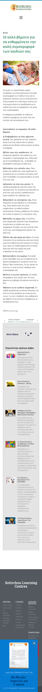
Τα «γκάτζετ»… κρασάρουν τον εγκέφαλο (24, 480)
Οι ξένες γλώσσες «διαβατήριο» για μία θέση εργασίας (26, 444)
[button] (34, 643)
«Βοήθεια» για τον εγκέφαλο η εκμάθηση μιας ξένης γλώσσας (26, 412)
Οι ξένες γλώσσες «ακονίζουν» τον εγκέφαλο (25, 520)
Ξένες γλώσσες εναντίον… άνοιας (24, 382)
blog (5, 32)
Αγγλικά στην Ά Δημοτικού (23, 353)
